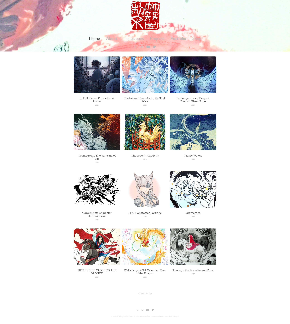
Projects (157, 38)
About (111, 38)
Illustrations (133, 38)
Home (94, 38)
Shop (196, 38)
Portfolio (178, 38)
